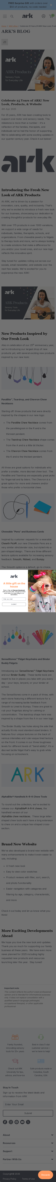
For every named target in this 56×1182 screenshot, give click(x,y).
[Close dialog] (54, 571)
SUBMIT (14, 604)
